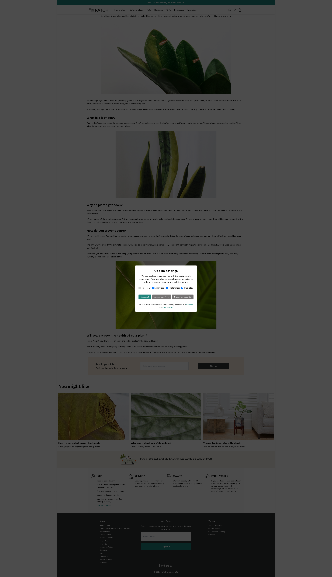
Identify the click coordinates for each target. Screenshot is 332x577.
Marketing (188, 287)
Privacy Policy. (168, 307)
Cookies (189, 304)
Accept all (145, 297)
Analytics (159, 287)
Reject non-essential (182, 297)
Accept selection (161, 297)
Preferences (174, 287)
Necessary (146, 287)
